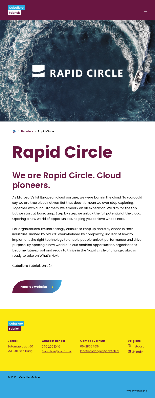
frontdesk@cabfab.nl (56, 351)
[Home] (14, 131)
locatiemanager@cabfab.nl (99, 351)
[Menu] (145, 10)
